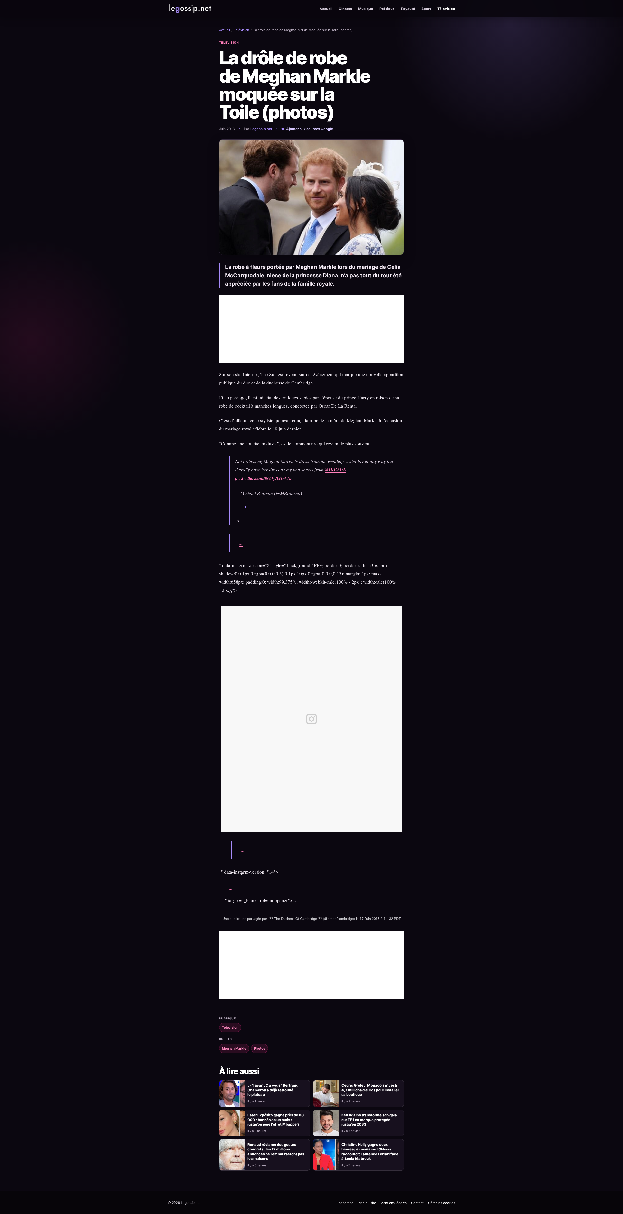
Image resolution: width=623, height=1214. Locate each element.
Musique (365, 9)
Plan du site (367, 1203)
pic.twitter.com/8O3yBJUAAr (263, 478)
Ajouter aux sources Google (309, 129)
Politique (387, 9)
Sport (426, 9)
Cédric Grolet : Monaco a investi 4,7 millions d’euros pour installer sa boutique (370, 1090)
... (241, 543)
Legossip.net (261, 129)
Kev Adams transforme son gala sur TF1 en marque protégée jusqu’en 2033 (369, 1120)
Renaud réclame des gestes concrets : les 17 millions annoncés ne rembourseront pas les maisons (275, 1151)
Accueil (326, 9)
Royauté (408, 9)
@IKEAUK (335, 469)
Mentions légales (393, 1203)
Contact (417, 1203)
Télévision (446, 9)
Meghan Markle (234, 1048)
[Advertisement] (311, 329)
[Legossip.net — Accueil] (190, 8)
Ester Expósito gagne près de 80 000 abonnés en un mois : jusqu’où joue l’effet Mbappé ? (275, 1120)
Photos (259, 1048)
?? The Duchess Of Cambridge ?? (295, 919)
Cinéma (345, 9)
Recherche (344, 1203)
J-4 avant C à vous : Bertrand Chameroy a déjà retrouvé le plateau (272, 1090)
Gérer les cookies (441, 1203)
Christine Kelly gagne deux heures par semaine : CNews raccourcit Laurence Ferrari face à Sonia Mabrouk (369, 1151)
